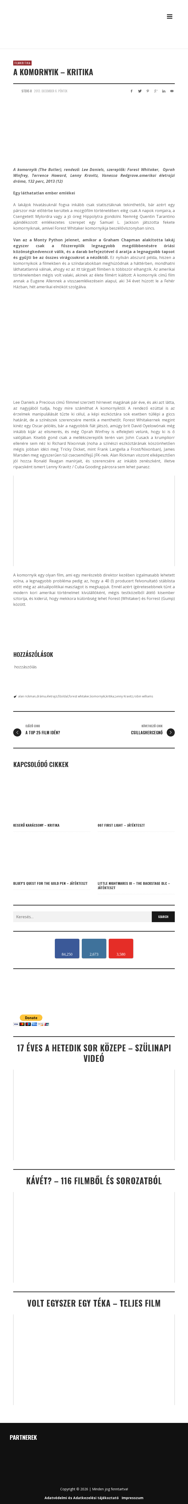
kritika (110, 696)
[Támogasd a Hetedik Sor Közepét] (94, 42)
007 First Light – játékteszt (121, 825)
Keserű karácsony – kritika (36, 825)
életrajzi (52, 696)
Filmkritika (22, 63)
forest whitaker (79, 696)
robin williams (143, 696)
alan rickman (27, 696)
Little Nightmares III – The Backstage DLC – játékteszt (134, 885)
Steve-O (27, 90)
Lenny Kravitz (124, 696)
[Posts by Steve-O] (16, 91)
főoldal (63, 696)
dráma (41, 696)
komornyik (97, 696)
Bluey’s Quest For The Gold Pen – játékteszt (50, 883)
